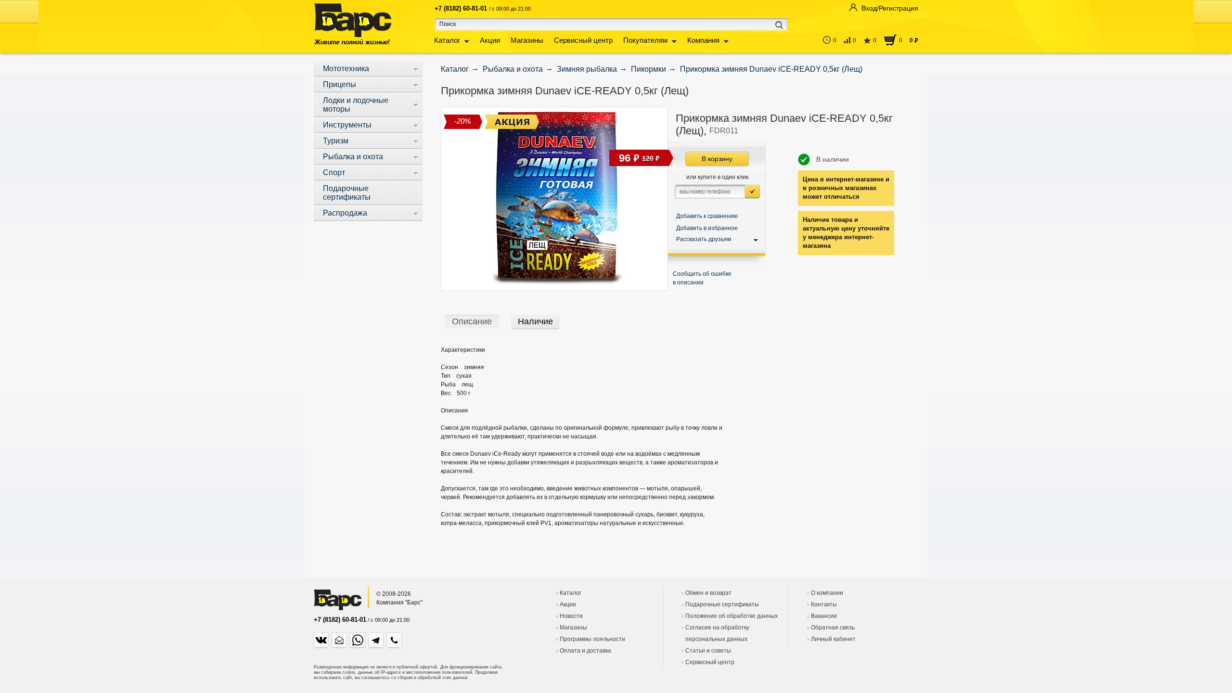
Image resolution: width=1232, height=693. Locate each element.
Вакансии (824, 616)
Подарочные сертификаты (722, 604)
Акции (490, 40)
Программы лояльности (592, 639)
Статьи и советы (708, 650)
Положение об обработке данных (731, 616)
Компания (703, 40)
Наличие (535, 321)
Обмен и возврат (708, 593)
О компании (827, 593)
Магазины (527, 40)
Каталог (447, 40)
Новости (571, 616)
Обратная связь (833, 627)
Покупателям (645, 40)
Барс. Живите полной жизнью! (352, 23)
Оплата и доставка (585, 650)
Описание (472, 321)
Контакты (824, 604)
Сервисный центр (583, 40)
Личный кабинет (833, 639)
